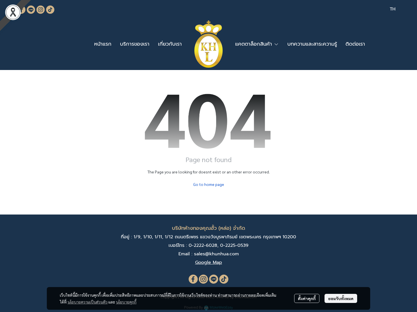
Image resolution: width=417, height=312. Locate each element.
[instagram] (203, 279)
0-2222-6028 (203, 245)
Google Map (208, 262)
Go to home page (208, 184)
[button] (392, 9)
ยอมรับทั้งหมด (340, 298)
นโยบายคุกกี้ (126, 301)
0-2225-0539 (234, 245)
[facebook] (193, 279)
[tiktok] (223, 279)
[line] (213, 279)
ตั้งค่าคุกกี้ (307, 298)
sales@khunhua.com (216, 254)
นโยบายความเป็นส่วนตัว (88, 301)
